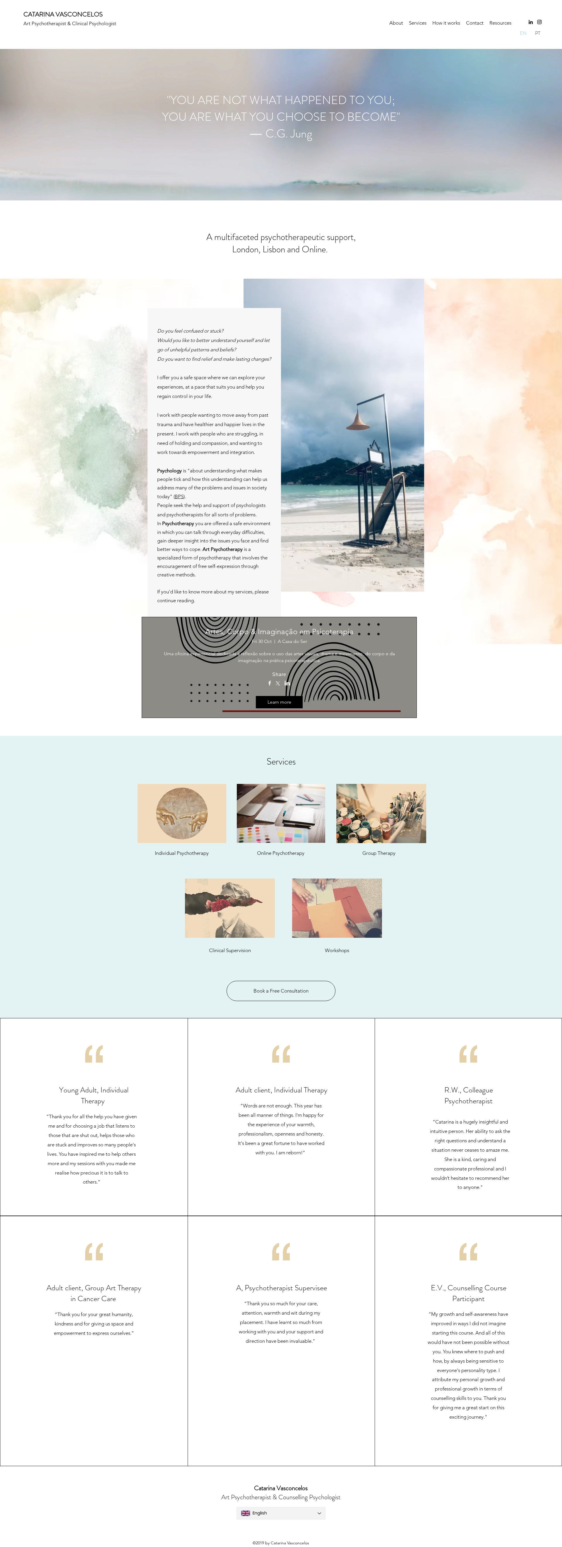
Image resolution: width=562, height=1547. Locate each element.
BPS (179, 496)
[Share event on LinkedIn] (287, 684)
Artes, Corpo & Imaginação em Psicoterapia (279, 631)
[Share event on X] (277, 684)
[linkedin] (531, 22)
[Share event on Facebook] (269, 684)
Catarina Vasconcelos (281, 1487)
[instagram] (539, 22)
